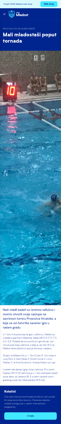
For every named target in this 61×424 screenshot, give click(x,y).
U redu (30, 416)
